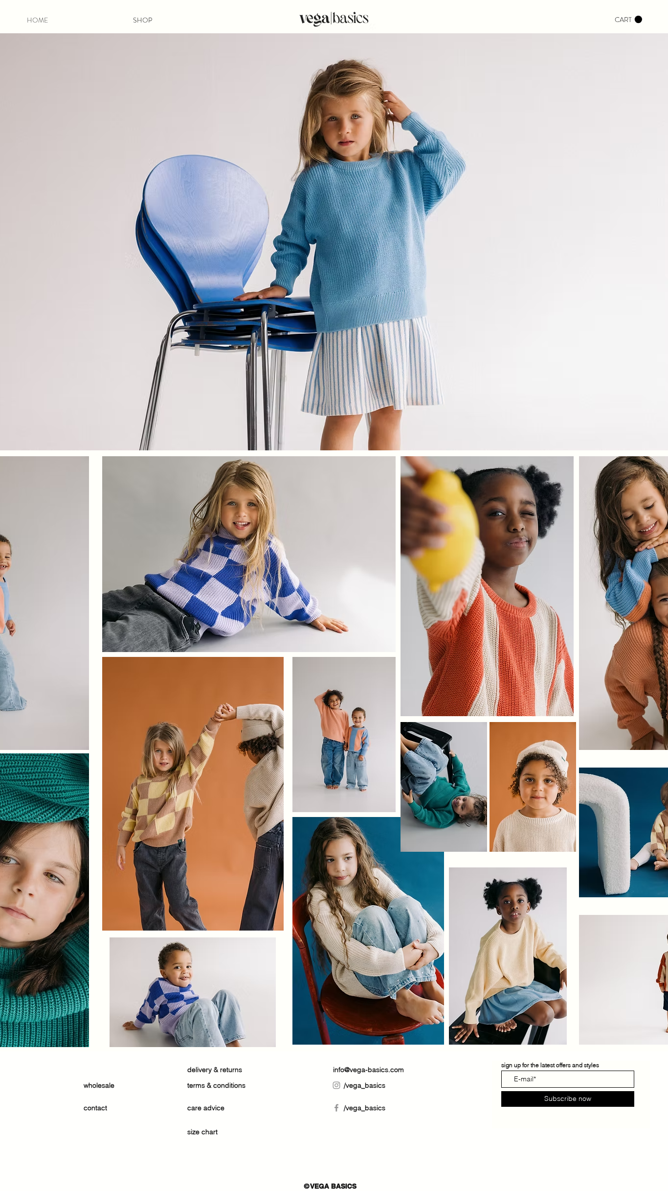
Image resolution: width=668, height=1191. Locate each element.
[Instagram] (336, 1085)
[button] (628, 19)
